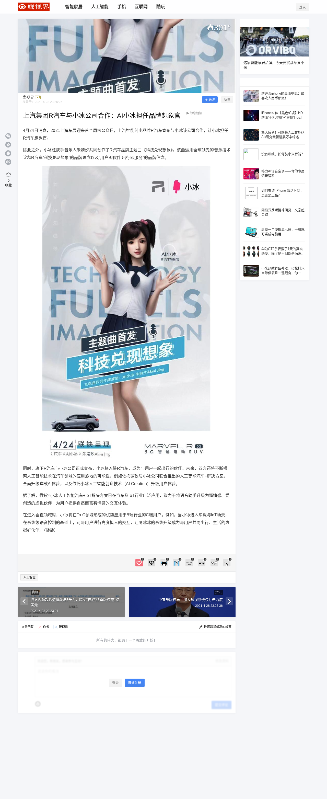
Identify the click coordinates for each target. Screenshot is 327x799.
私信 (227, 99)
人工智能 (29, 577)
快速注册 (134, 682)
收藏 (8, 183)
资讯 (35, 592)
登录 (302, 7)
